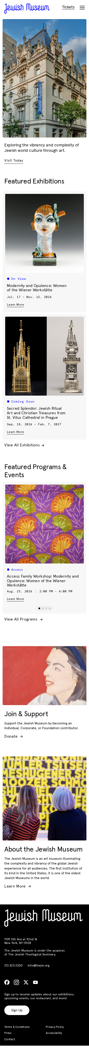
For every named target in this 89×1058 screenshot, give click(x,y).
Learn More (15, 304)
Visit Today (13, 160)
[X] (26, 982)
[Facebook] (7, 982)
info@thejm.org (38, 965)
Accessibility (54, 1033)
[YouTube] (35, 982)
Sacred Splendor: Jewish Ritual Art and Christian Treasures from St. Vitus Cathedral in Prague (36, 413)
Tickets (68, 7)
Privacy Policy (55, 1027)
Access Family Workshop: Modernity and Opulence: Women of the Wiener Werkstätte (43, 581)
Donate (13, 737)
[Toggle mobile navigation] (82, 7)
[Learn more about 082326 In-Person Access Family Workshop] (44, 524)
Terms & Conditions (17, 1027)
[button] (39, 608)
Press (7, 1033)
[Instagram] (16, 982)
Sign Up (16, 1010)
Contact (9, 1039)
